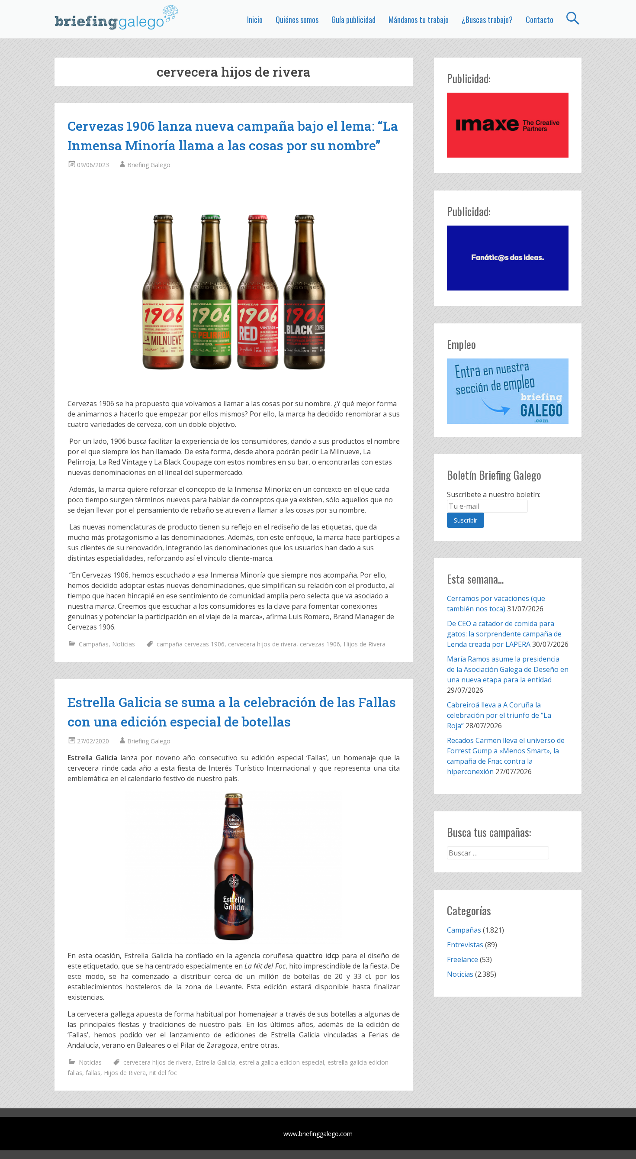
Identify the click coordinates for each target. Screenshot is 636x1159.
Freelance (462, 959)
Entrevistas (465, 944)
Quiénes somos (297, 19)
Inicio (255, 19)
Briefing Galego (148, 165)
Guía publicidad (353, 19)
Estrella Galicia (215, 1062)
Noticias (123, 644)
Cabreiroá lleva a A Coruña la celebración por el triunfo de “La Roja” (499, 715)
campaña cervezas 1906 (191, 644)
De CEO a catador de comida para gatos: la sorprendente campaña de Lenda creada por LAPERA (504, 634)
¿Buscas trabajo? (487, 19)
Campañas (94, 644)
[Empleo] (508, 391)
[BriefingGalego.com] (117, 17)
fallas (93, 1073)
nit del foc (163, 1073)
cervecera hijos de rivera (262, 644)
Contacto (539, 19)
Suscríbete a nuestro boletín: (493, 494)
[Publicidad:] (508, 155)
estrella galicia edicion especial (281, 1062)
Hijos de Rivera (364, 644)
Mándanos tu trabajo (419, 19)
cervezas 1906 (320, 644)
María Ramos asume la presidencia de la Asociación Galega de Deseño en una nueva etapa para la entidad (508, 669)
